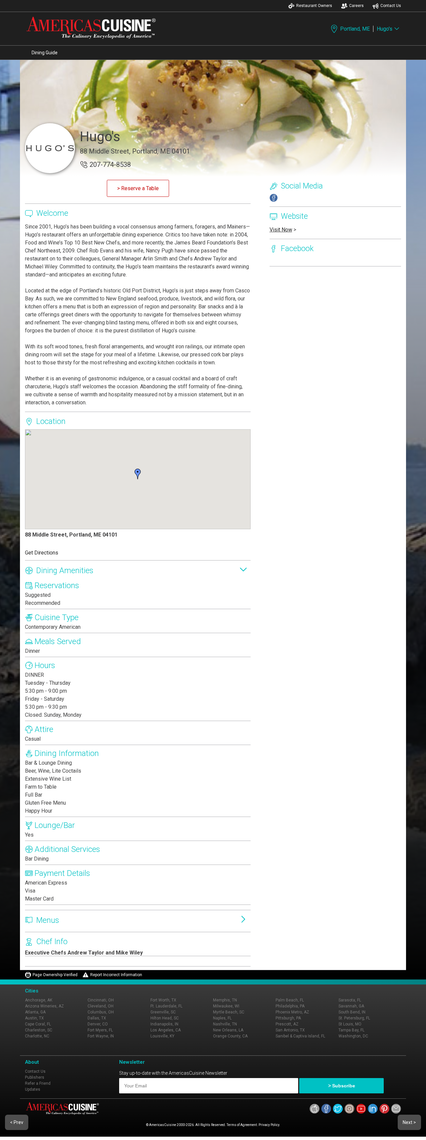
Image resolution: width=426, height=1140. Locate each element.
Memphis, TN (225, 1000)
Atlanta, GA (35, 1012)
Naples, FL (222, 1018)
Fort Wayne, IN (101, 1036)
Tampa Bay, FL (351, 1030)
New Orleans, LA (228, 1030)
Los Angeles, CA (165, 1030)
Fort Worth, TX (163, 1000)
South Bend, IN (351, 1012)
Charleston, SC (38, 1030)
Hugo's (384, 29)
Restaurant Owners (314, 5)
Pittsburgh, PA (288, 1018)
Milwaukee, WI (226, 1006)
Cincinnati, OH (101, 1000)
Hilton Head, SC (164, 1018)
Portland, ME (355, 29)
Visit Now (281, 229)
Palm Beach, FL (290, 1000)
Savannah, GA (351, 1006)
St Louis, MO (349, 1024)
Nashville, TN (225, 1024)
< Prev (16, 1122)
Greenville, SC (163, 1012)
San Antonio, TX (290, 1030)
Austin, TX (34, 1018)
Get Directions (41, 553)
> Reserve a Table (138, 188)
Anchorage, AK (38, 1000)
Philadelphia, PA (290, 1006)
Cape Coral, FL (38, 1024)
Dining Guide (45, 52)
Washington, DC (353, 1036)
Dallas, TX (97, 1018)
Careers (356, 5)
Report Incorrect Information (116, 974)
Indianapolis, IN (164, 1024)
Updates (32, 1089)
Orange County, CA (230, 1036)
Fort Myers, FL (100, 1030)
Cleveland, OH (100, 1006)
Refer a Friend (38, 1083)
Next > (409, 1122)
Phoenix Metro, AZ (292, 1012)
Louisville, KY (162, 1036)
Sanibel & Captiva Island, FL (300, 1036)
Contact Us (390, 5)
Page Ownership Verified (55, 974)
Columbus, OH (101, 1012)
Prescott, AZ (287, 1024)
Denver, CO (98, 1024)
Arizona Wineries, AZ (44, 1006)
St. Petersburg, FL (354, 1018)
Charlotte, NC (37, 1036)
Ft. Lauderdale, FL (166, 1006)
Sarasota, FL (349, 1000)
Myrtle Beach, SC (228, 1012)
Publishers (34, 1077)
